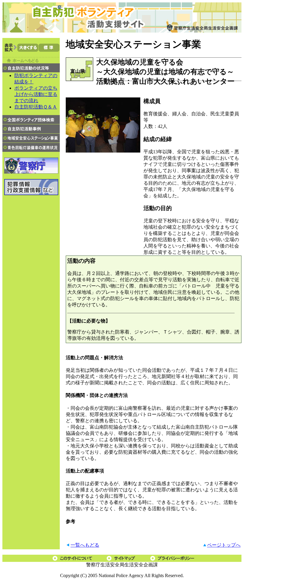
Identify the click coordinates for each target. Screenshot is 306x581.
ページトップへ (224, 545)
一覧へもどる (85, 545)
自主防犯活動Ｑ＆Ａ (35, 106)
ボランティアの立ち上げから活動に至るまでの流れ (35, 94)
